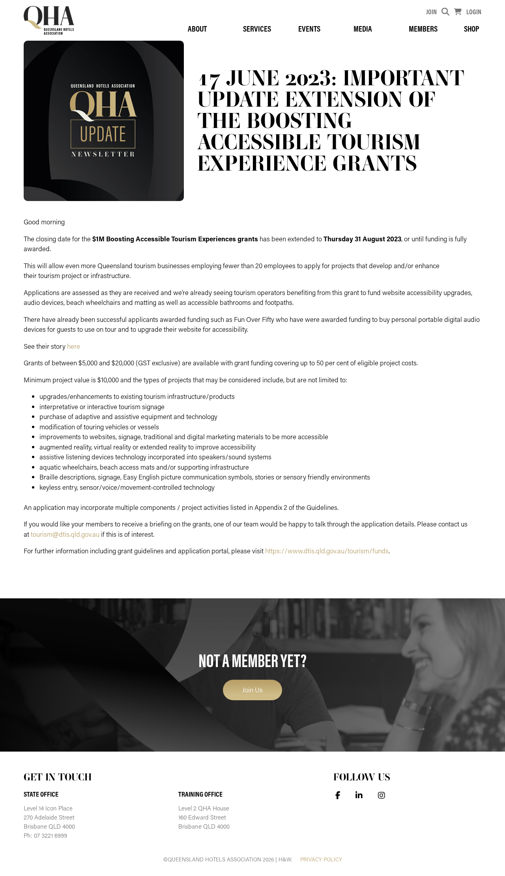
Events (309, 29)
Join (431, 12)
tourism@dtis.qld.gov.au (65, 534)
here (73, 346)
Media (363, 29)
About (197, 29)
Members (423, 29)
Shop (471, 29)
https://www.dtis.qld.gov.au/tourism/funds (327, 550)
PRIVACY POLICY (321, 859)
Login (473, 12)
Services (257, 29)
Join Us (252, 689)
